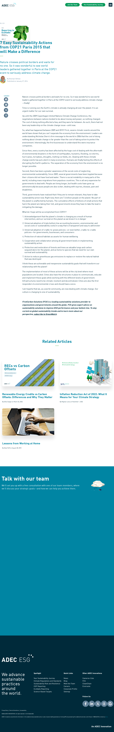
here (106, 716)
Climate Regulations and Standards (47, 681)
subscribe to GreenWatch (45, 314)
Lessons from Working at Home (21, 443)
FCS (84, 681)
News (66, 678)
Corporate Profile (70, 689)
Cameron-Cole (88, 678)
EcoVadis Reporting (41, 689)
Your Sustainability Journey (44, 678)
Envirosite (86, 686)
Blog (65, 681)
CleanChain (86, 684)
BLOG (2, 23)
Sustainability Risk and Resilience (47, 684)
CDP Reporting (39, 686)
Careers (67, 686)
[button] (110, 5)
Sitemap (67, 692)
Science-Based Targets (43, 692)
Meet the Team (69, 684)
